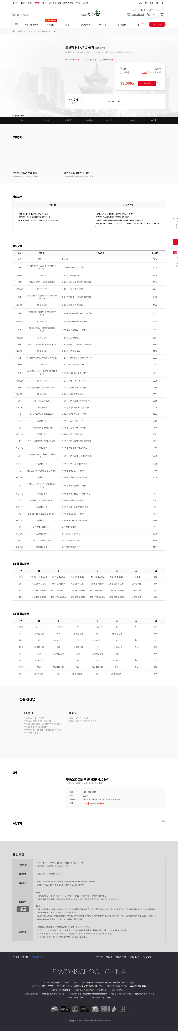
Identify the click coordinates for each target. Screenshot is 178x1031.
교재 (132, 120)
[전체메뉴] (16, 24)
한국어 (44, 3)
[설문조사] (135, 14)
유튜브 (140, 3)
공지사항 (161, 9)
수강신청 (21, 31)
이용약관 (25, 956)
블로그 (157, 3)
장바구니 (158, 83)
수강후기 (154, 120)
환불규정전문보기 (23, 908)
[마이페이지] (148, 14)
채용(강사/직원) (121, 956)
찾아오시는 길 (134, 956)
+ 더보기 (73, 103)
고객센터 (152, 9)
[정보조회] (99, 986)
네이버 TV (146, 3)
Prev (43, 1008)
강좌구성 (67, 120)
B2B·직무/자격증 (68, 3)
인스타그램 (151, 3)
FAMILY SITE (147, 956)
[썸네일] (89, 77)
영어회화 (15, 3)
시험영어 (23, 3)
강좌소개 (45, 120)
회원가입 (143, 9)
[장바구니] (162, 14)
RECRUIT (85, 3)
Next (135, 1008)
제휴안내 (109, 956)
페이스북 (162, 3)
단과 (30, 31)
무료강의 (23, 120)
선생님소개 (110, 120)
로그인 (135, 9)
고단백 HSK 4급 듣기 (44, 31)
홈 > (14, 31)
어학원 (78, 3)
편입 (59, 3)
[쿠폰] (155, 14)
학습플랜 (89, 120)
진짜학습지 (52, 3)
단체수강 (99, 956)
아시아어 (37, 3)
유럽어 (30, 3)
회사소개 (16, 956)
